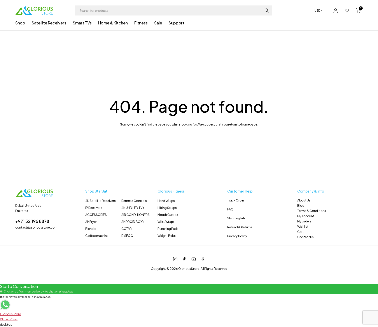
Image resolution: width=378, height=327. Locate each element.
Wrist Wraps (166, 222)
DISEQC (127, 236)
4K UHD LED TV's (133, 208)
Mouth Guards (168, 215)
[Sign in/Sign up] (335, 10)
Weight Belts (167, 236)
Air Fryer (91, 222)
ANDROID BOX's (132, 222)
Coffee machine (96, 236)
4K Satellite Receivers (100, 201)
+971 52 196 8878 (32, 221)
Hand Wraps (166, 201)
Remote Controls (134, 201)
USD (317, 10)
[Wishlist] (347, 10)
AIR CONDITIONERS (135, 215)
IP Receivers (93, 208)
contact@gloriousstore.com (36, 227)
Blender (90, 229)
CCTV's (126, 229)
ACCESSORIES (96, 215)
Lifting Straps (167, 208)
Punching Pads (168, 229)
